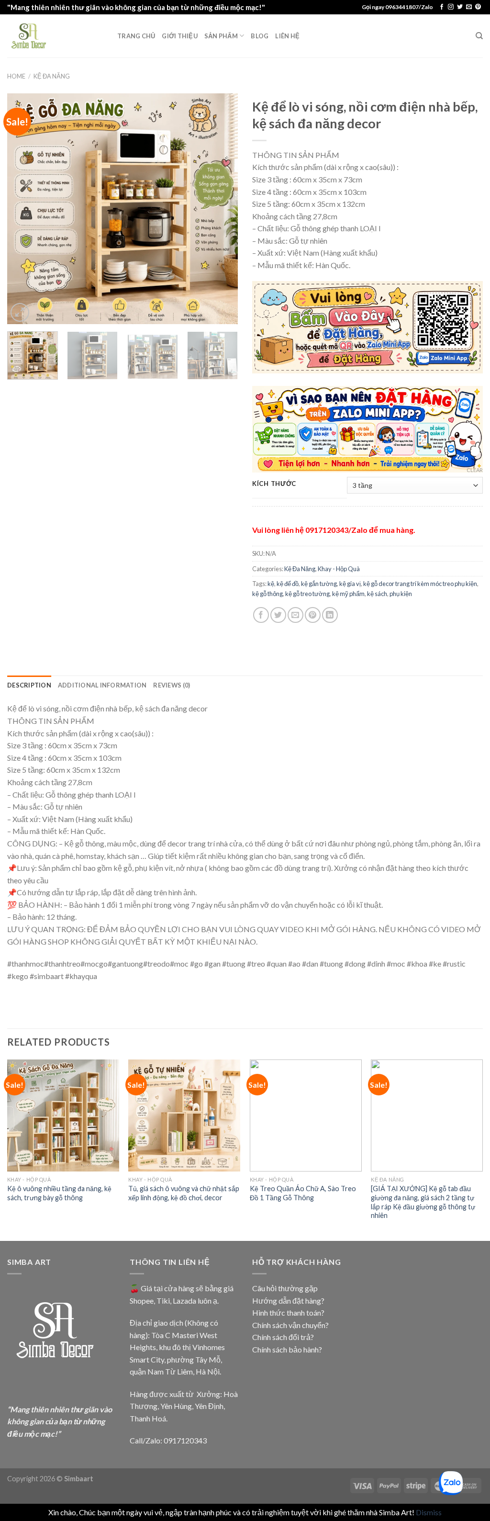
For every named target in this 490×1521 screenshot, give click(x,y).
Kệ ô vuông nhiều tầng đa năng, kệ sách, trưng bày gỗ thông (59, 1193)
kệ (270, 583)
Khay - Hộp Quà (339, 569)
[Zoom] (20, 312)
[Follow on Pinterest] (478, 7)
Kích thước (274, 484)
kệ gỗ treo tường (307, 593)
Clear (475, 470)
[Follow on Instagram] (451, 7)
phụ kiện (401, 593)
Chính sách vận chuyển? (290, 1324)
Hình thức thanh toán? (288, 1312)
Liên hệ (287, 36)
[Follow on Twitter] (460, 7)
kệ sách (377, 593)
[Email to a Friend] (295, 615)
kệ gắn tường (319, 583)
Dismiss (429, 1512)
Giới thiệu (180, 36)
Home (16, 76)
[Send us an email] (469, 7)
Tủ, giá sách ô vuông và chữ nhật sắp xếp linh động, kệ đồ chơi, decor (183, 1193)
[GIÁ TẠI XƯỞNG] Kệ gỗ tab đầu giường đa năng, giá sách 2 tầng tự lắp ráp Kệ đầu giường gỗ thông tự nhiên (423, 1201)
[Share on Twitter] (278, 615)
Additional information (102, 685)
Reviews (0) (171, 685)
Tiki (163, 1300)
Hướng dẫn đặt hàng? (288, 1300)
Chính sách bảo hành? (287, 1349)
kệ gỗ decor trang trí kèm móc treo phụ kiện (420, 583)
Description (29, 685)
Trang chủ (136, 36)
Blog (259, 36)
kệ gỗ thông (267, 593)
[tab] (29, 685)
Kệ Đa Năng (51, 76)
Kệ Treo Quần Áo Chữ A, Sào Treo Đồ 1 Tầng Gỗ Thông (303, 1193)
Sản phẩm (221, 36)
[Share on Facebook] (261, 615)
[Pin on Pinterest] (313, 615)
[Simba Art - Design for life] (55, 35)
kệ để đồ (288, 583)
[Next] (221, 209)
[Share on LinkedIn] (330, 615)
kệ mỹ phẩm (348, 593)
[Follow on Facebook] (442, 7)
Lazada (184, 1300)
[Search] (479, 36)
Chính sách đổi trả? (283, 1336)
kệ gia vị (350, 583)
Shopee (142, 1300)
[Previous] (24, 209)
